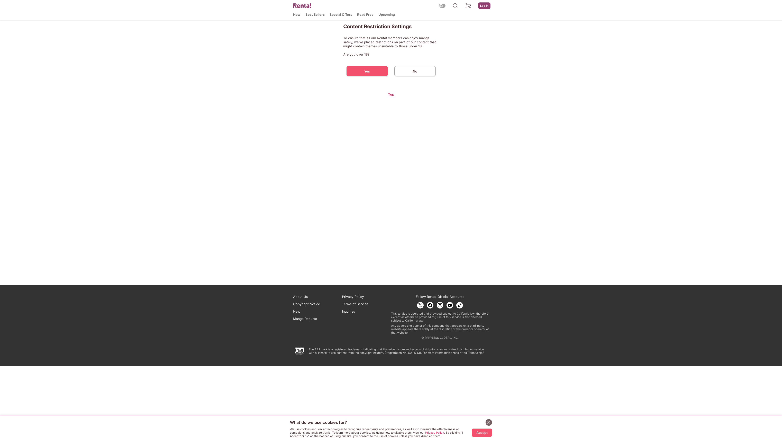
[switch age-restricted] (442, 6)
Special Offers (341, 14)
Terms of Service (355, 304)
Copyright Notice (306, 304)
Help (296, 311)
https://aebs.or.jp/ (472, 352)
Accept (482, 433)
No (415, 71)
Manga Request (305, 319)
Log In (484, 5)
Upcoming (386, 14)
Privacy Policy (353, 297)
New (297, 14)
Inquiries (348, 311)
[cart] (468, 5)
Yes (367, 71)
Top (391, 94)
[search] (455, 5)
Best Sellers (315, 14)
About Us (300, 297)
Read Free (365, 14)
